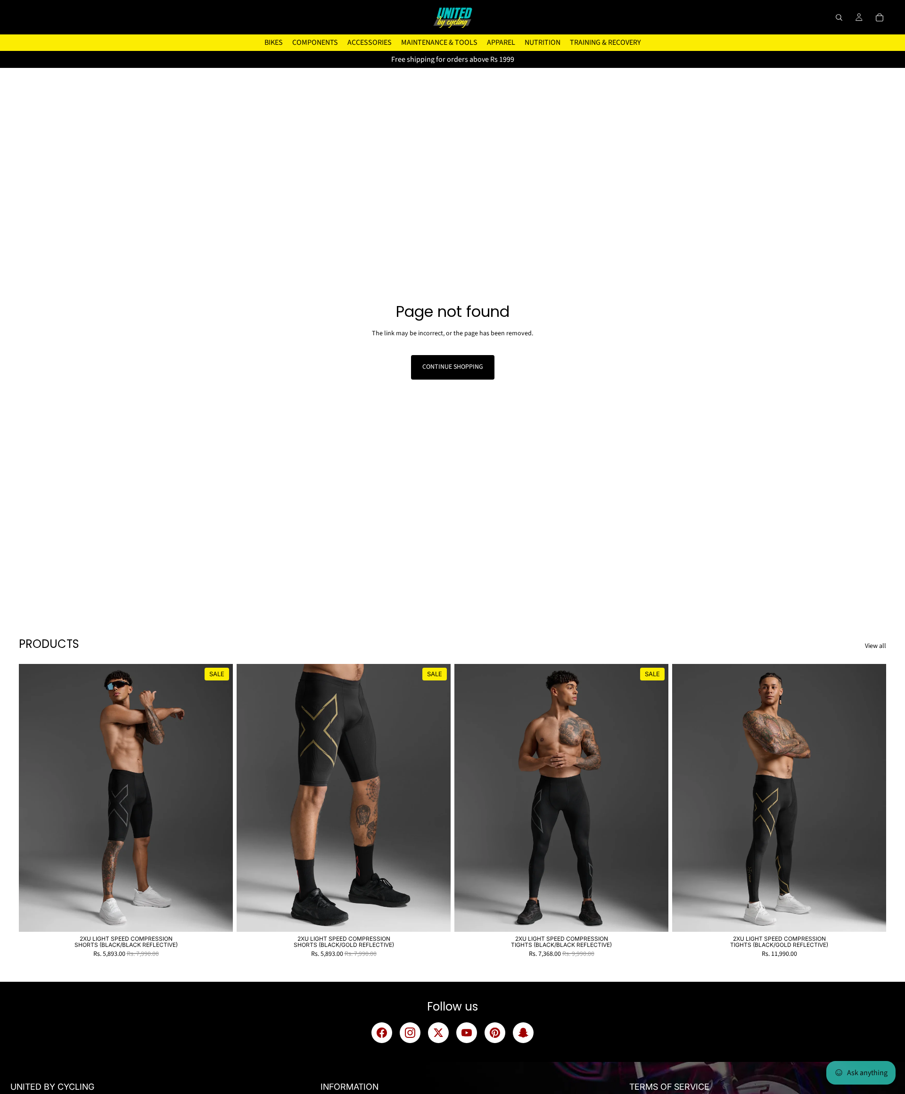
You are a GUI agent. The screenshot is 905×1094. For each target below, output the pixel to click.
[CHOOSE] (218, 917)
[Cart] (879, 17)
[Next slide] (219, 797)
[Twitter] (438, 1032)
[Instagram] (410, 1032)
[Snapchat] (523, 1032)
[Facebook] (381, 1032)
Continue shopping (452, 367)
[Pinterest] (495, 1032)
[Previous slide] (33, 797)
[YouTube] (466, 1032)
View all (875, 646)
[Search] (839, 17)
